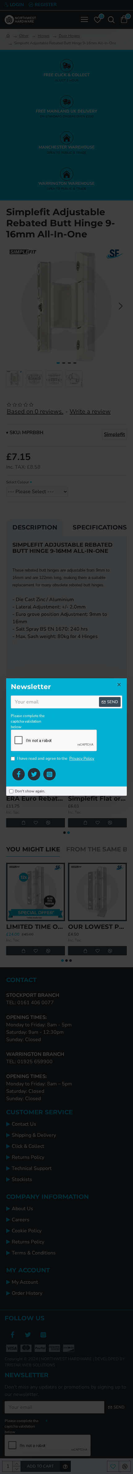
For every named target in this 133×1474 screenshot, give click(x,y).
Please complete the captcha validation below (28, 721)
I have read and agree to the (55, 758)
